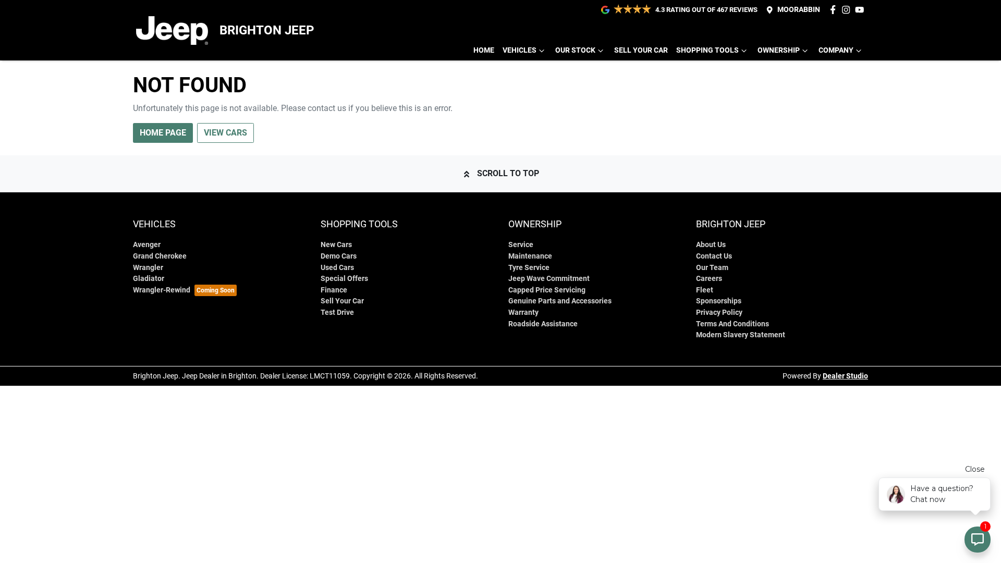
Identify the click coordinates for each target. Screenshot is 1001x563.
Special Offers (344, 278)
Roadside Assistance (543, 324)
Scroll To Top (508, 173)
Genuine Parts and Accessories (560, 301)
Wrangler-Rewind (161, 290)
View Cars (225, 133)
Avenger (147, 244)
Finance (334, 290)
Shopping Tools (707, 50)
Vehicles (519, 50)
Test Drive (337, 312)
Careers (709, 278)
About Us (711, 244)
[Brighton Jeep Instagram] (847, 9)
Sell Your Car (641, 50)
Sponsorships (718, 301)
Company (836, 50)
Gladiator (148, 278)
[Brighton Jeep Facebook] (834, 9)
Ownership (779, 50)
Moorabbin (798, 9)
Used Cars (337, 267)
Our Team (712, 267)
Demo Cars (339, 256)
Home (483, 50)
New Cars (336, 244)
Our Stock (575, 50)
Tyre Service (529, 267)
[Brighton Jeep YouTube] (861, 9)
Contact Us (714, 256)
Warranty (523, 312)
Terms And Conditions (732, 324)
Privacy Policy (719, 312)
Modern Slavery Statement (740, 335)
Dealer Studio (845, 376)
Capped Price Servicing (546, 290)
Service (520, 244)
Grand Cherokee (160, 256)
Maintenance (530, 256)
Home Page (163, 133)
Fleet (704, 290)
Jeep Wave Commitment (549, 278)
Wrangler (148, 267)
